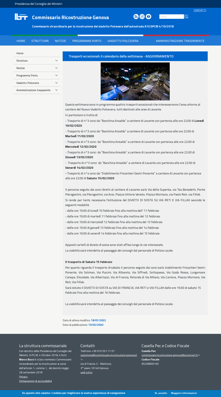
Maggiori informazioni (184, 393)
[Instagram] (142, 16)
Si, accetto (161, 393)
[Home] (21, 16)
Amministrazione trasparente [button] (180, 40)
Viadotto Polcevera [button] (123, 40)
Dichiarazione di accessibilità (35, 381)
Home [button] (21, 40)
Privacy (23, 377)
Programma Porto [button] (86, 40)
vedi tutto (86, 372)
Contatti (200, 10)
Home (19, 53)
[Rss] (136, 16)
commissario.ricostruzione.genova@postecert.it (171, 355)
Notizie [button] (60, 40)
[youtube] (148, 16)
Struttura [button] (40, 40)
